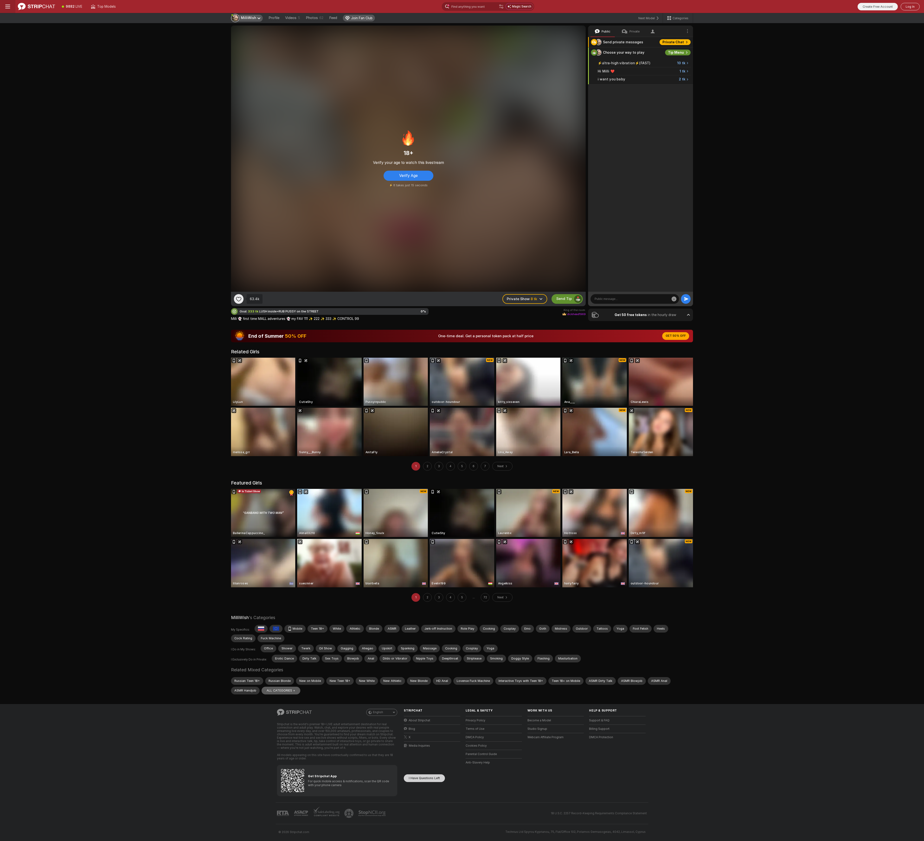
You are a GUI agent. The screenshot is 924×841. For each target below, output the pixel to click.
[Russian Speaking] (261, 629)
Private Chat (673, 42)
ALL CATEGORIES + (281, 690)
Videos (292, 18)
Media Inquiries (419, 745)
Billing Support (599, 729)
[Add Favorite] (239, 299)
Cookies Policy (476, 745)
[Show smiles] (674, 299)
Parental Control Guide (481, 754)
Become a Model (539, 720)
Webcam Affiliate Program (545, 737)
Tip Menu (676, 52)
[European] (276, 629)
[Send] (686, 299)
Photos (314, 18)
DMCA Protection (601, 737)
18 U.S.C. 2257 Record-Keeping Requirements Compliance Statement (599, 813)
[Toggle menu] (7, 6)
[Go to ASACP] (301, 813)
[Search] (501, 6)
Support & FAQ (599, 720)
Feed (333, 18)
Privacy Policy (475, 720)
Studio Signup (537, 729)
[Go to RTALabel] (283, 813)
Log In (910, 6)
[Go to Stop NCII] (372, 813)
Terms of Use (475, 729)
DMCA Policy (475, 737)
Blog (412, 729)
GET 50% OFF (676, 335)
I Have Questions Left (424, 778)
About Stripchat (419, 720)
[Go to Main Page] (36, 6)
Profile (274, 18)
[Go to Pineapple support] (349, 813)
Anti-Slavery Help (478, 762)
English (378, 712)
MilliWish (240, 617)
